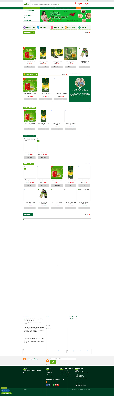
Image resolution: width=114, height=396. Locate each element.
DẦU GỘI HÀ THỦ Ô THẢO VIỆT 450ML (43, 153)
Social (47, 316)
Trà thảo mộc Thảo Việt (29, 10)
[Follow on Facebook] (47, 385)
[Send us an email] (51, 385)
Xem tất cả (87, 32)
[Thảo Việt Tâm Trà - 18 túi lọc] (43, 53)
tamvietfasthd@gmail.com (82, 377)
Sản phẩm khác (27, 17)
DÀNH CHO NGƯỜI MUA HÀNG (66, 368)
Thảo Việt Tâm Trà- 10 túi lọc (57, 62)
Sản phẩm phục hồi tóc (29, 12)
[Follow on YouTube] (58, 385)
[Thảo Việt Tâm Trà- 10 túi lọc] (57, 53)
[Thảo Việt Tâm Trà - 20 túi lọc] (29, 53)
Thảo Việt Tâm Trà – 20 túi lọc (29, 62)
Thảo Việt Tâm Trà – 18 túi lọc (43, 62)
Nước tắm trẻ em (27, 20)
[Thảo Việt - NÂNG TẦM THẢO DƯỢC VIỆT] (26, 3)
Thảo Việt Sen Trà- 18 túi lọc (71, 62)
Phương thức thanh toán (66, 374)
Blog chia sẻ (26, 316)
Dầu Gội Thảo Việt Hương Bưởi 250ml (30, 153)
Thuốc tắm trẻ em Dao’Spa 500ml (57, 203)
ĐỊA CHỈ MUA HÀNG (79, 368)
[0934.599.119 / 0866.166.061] (90, 1)
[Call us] (54, 385)
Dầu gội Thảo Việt (27, 15)
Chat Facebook (5, 390)
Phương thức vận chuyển (66, 376)
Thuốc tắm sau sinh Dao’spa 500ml (85, 62)
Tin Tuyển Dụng (73, 316)
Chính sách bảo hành (66, 372)
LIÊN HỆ (76, 380)
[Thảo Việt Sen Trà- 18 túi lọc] (70, 53)
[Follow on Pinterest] (56, 385)
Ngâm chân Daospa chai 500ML (43, 180)
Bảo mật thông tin (65, 370)
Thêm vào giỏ (29, 66)
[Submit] (58, 4)
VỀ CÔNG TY (25, 368)
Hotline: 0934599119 (6, 393)
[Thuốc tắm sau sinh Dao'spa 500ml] (84, 53)
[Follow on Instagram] (49, 385)
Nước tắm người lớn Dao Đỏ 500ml (70, 203)
